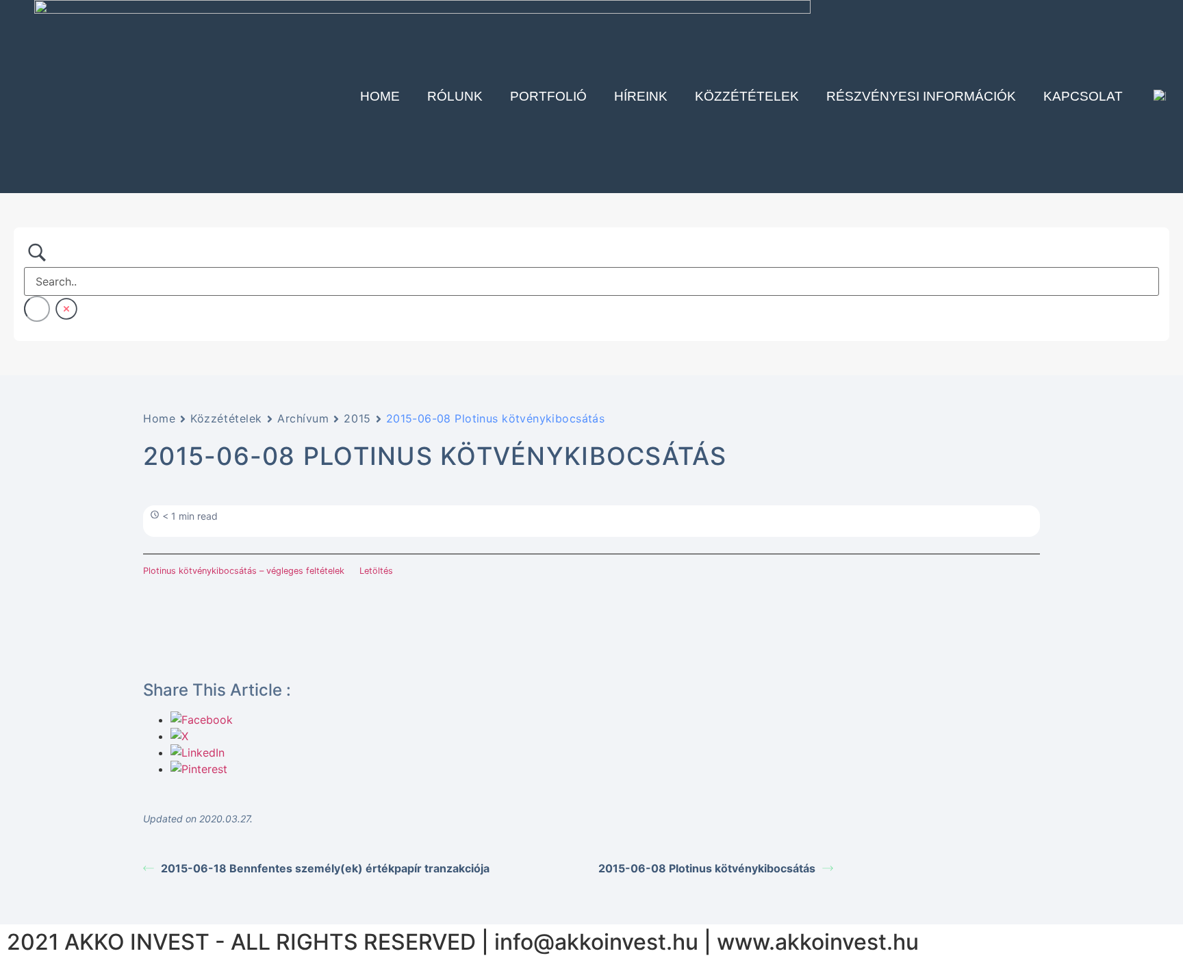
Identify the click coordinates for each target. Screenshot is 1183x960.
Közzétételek (747, 96)
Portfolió (548, 96)
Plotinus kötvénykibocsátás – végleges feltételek (243, 571)
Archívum (303, 418)
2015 (357, 418)
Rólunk (455, 96)
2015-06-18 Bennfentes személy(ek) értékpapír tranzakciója (325, 868)
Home (380, 96)
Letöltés (376, 571)
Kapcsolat (1083, 96)
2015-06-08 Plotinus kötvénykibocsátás (706, 868)
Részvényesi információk (921, 96)
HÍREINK (640, 96)
